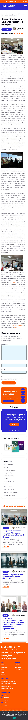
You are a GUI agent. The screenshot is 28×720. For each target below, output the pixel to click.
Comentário (4, 344)
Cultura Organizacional (9, 470)
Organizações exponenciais (11, 492)
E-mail (3, 369)
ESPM (14, 282)
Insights (7, 14)
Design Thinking (8, 473)
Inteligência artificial (9, 481)
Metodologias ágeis (9, 486)
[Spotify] (26, 1)
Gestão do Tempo (8, 464)
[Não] (25, 716)
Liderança (6, 484)
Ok (14, 717)
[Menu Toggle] (25, 6)
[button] (8, 430)
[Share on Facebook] (14, 32)
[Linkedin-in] (18, 1)
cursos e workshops (18, 325)
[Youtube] (23, 1)
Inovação (11, 14)
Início (2, 14)
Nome (3, 362)
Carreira (6, 467)
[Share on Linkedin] (19, 32)
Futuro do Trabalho (8, 475)
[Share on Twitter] (17, 32)
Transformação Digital (9, 495)
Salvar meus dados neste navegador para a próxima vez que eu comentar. (12, 378)
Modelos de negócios (9, 489)
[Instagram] (21, 1)
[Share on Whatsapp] (22, 32)
